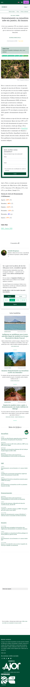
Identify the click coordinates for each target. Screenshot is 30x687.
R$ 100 (23, 300)
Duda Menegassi (15, 346)
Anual (20, 296)
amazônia (5, 55)
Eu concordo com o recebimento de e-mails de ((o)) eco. (15, 169)
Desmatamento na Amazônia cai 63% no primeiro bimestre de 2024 (14, 485)
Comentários (14, 243)
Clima (18, 11)
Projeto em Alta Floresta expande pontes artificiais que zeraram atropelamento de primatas (14, 439)
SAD (21, 55)
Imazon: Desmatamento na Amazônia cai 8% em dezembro (15, 372)
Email (5, 162)
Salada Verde (15, 15)
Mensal (9, 296)
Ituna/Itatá (24, 128)
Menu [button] (25, 7)
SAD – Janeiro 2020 (6, 228)
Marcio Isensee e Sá (19, 417)
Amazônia (26, 55)
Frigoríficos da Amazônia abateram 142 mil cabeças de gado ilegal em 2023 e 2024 (14, 449)
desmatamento (11, 55)
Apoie (26, 2)
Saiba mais (3, 653)
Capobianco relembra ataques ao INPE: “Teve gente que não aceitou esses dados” (14, 509)
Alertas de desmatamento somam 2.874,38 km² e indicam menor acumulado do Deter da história (13, 514)
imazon (17, 55)
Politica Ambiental (24, 11)
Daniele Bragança (15, 37)
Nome (5, 156)
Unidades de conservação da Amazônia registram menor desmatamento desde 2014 (14, 474)
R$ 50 (17, 300)
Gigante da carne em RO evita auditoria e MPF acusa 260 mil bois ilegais (14, 444)
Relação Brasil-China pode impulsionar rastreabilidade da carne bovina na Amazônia (13, 455)
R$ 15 (6, 300)
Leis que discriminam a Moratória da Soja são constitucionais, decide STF (13, 503)
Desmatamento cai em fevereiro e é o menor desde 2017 (14, 468)
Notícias (2, 466)
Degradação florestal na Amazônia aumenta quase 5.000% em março (14, 479)
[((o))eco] (4, 7)
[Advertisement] (15, 571)
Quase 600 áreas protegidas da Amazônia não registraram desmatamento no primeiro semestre (14, 528)
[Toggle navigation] (22, 2)
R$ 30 (12, 300)
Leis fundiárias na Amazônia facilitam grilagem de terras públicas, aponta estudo (14, 533)
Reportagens (7, 331)
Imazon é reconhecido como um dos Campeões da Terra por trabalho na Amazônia (14, 544)
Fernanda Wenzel (10, 417)
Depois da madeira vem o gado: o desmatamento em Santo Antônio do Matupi (15, 407)
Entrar (4, 684)
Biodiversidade (12, 11)
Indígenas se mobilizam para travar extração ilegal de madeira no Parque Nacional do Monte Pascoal (15, 336)
